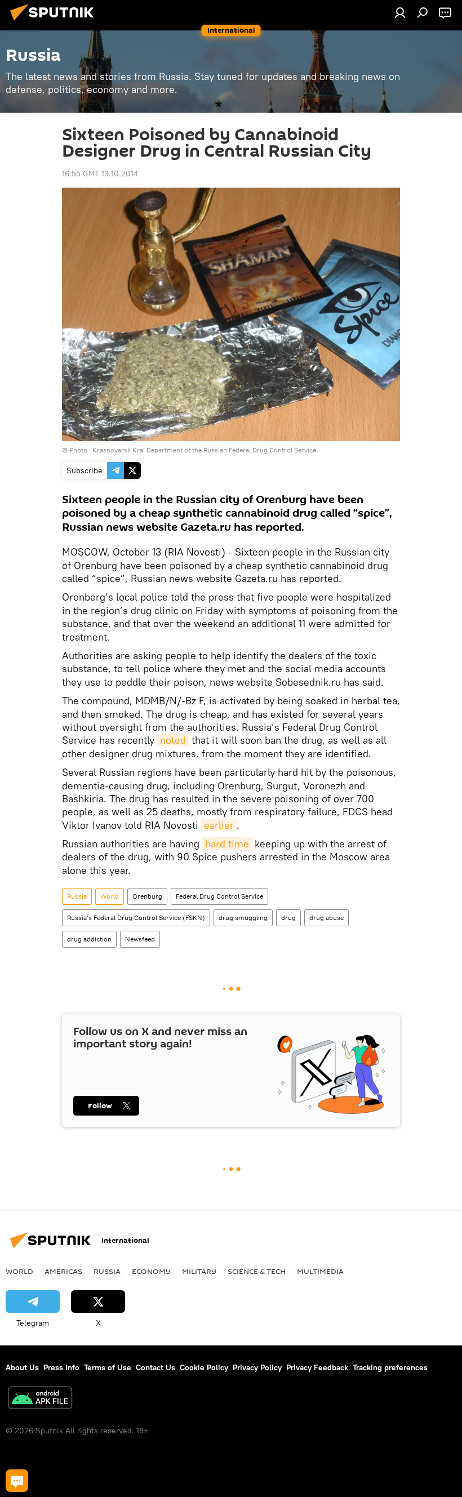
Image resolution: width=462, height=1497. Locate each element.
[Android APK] (40, 1399)
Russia (77, 896)
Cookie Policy (204, 1367)
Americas (63, 1271)
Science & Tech (257, 1271)
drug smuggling (243, 917)
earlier (219, 825)
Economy (151, 1271)
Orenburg (147, 896)
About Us (22, 1367)
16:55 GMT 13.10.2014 (100, 173)
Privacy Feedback (317, 1367)
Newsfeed (140, 939)
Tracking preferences (390, 1367)
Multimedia (320, 1271)
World (109, 896)
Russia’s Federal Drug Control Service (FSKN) (136, 917)
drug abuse (326, 917)
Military (199, 1271)
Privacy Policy (257, 1367)
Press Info (61, 1367)
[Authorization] (400, 12)
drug (288, 917)
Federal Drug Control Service (219, 896)
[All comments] (17, 1480)
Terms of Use (107, 1367)
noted (173, 740)
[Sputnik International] (55, 22)
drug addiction (89, 939)
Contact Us (155, 1367)
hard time (227, 843)
